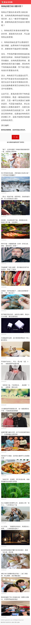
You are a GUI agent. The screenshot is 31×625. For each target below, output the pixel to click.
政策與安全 (9, 622)
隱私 (16, 622)
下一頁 (15, 137)
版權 (18, 622)
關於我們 (3, 622)
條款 (13, 622)
